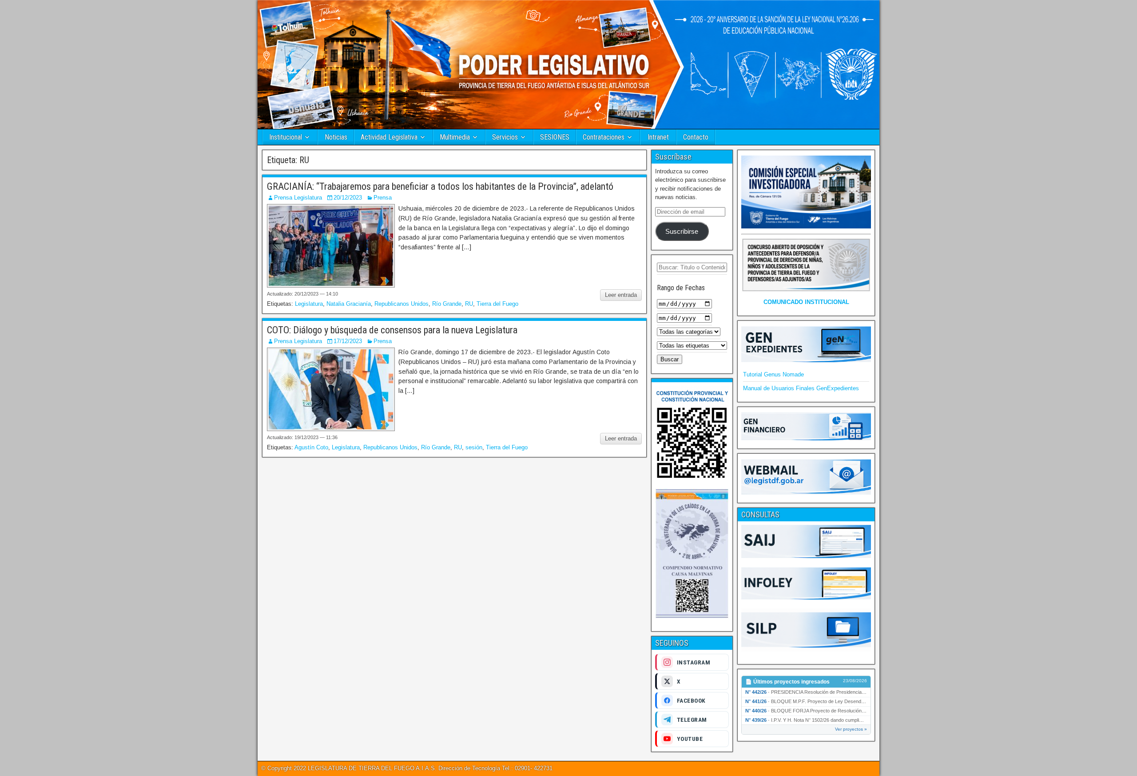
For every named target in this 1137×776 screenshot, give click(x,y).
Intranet (658, 137)
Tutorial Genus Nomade (773, 374)
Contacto (695, 137)
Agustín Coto (311, 447)
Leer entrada (621, 295)
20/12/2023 (348, 197)
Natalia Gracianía (348, 303)
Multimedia (455, 137)
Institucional (285, 137)
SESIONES (554, 137)
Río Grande (446, 303)
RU (469, 303)
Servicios (505, 137)
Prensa (383, 197)
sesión (473, 447)
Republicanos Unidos (401, 303)
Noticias (336, 137)
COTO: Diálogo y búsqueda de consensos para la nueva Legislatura (392, 330)
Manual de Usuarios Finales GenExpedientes (801, 388)
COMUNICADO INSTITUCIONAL (806, 302)
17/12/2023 (348, 341)
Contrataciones (603, 137)
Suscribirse (681, 231)
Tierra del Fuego (497, 303)
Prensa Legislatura (298, 197)
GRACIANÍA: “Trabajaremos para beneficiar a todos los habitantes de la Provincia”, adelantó (440, 186)
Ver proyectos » (851, 729)
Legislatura (309, 303)
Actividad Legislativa (389, 137)
